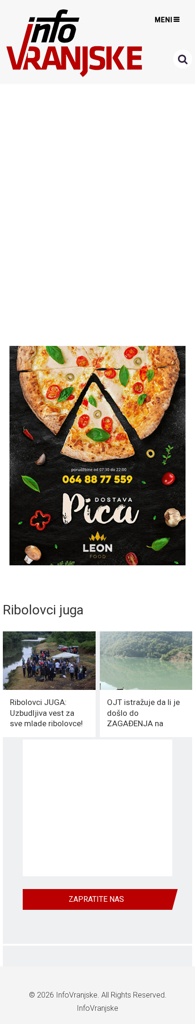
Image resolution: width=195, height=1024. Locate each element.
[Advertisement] (97, 212)
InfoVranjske (77, 994)
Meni (164, 20)
